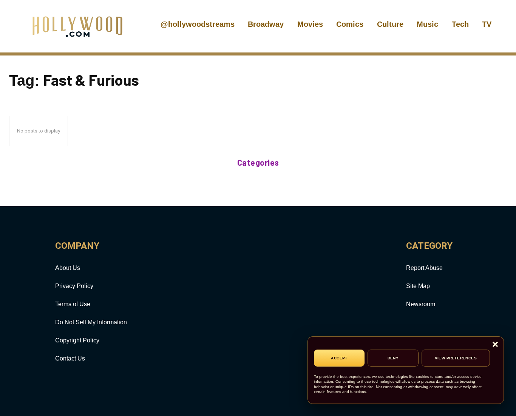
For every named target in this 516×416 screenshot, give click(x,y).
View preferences (456, 358)
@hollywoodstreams (198, 24)
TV (486, 24)
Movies (310, 24)
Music (427, 24)
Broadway (266, 24)
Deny (393, 358)
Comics (349, 24)
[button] (495, 345)
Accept (339, 358)
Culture (390, 24)
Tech (460, 24)
